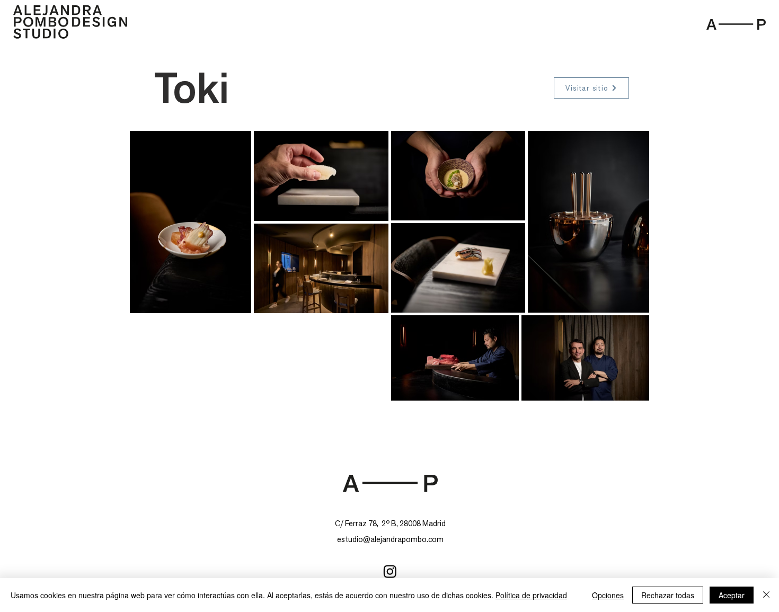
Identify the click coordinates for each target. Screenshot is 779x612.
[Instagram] (390, 571)
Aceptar (732, 595)
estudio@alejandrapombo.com (390, 539)
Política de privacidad (531, 595)
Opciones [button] (608, 595)
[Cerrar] (766, 595)
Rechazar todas (667, 595)
